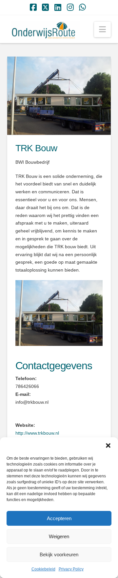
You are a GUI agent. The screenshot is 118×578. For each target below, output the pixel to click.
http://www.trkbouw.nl (37, 433)
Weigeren (59, 536)
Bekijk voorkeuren (59, 554)
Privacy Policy (71, 569)
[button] (108, 445)
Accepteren (59, 518)
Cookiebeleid (43, 569)
